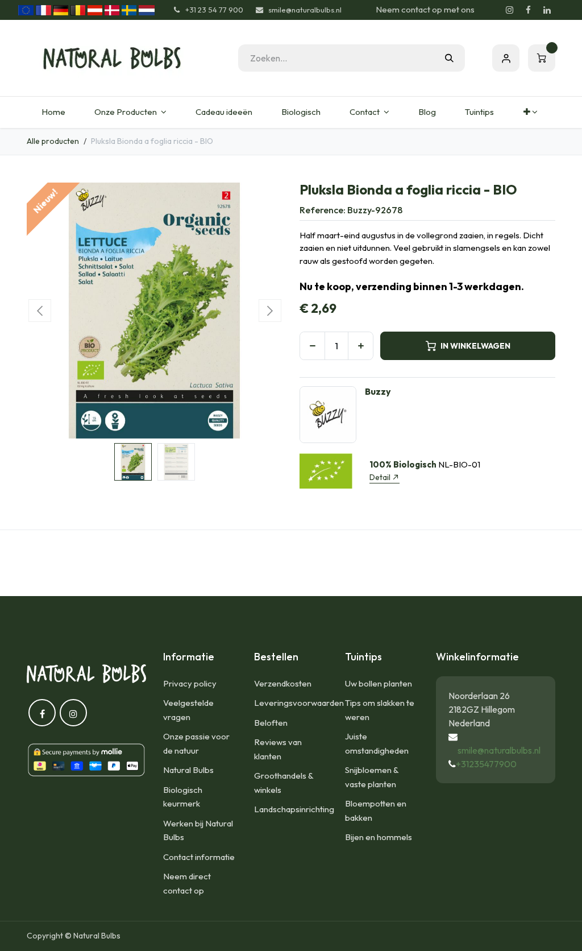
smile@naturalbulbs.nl (499, 750)
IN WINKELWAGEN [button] (475, 346)
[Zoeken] (449, 58)
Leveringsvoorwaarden (299, 702)
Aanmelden (505, 58)
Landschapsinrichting (294, 809)
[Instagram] (509, 10)
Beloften (271, 722)
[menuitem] (53, 112)
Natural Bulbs (188, 769)
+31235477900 (486, 764)
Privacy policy (190, 683)
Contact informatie (199, 856)
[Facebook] (528, 10)
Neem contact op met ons (425, 9)
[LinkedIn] (546, 10)
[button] (39, 310)
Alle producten (53, 141)
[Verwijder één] (312, 345)
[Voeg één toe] (360, 345)
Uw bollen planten (378, 683)
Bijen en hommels (378, 837)
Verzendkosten (282, 683)
